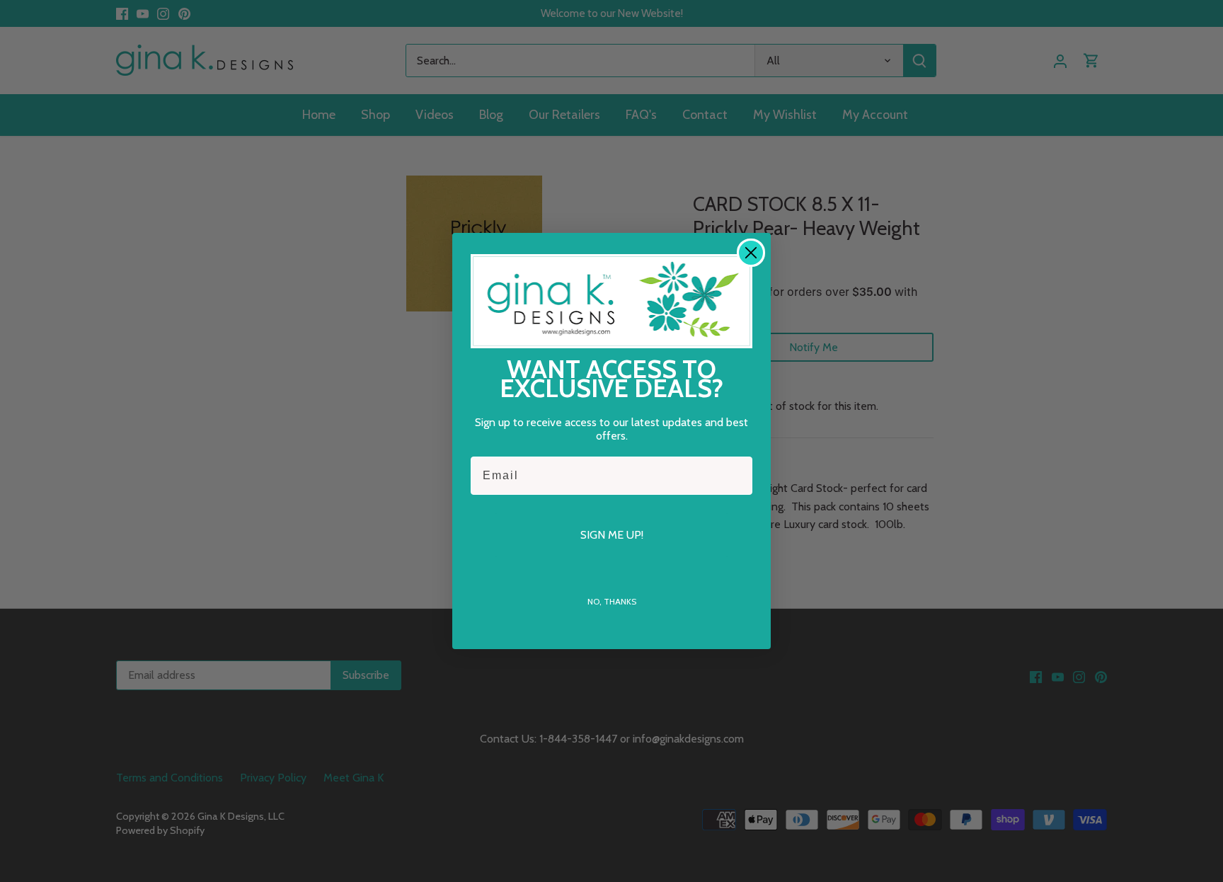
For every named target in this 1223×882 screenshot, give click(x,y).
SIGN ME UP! (611, 535)
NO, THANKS (611, 601)
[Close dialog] (751, 252)
